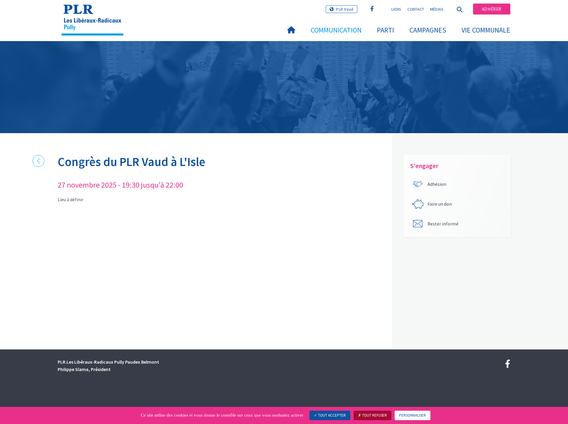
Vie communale (486, 30)
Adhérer (491, 9)
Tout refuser (374, 415)
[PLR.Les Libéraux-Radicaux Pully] (95, 12)
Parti (385, 30)
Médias (437, 9)
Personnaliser (412, 415)
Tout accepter (331, 415)
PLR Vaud (345, 9)
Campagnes (427, 30)
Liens (396, 9)
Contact (415, 9)
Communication (336, 30)
